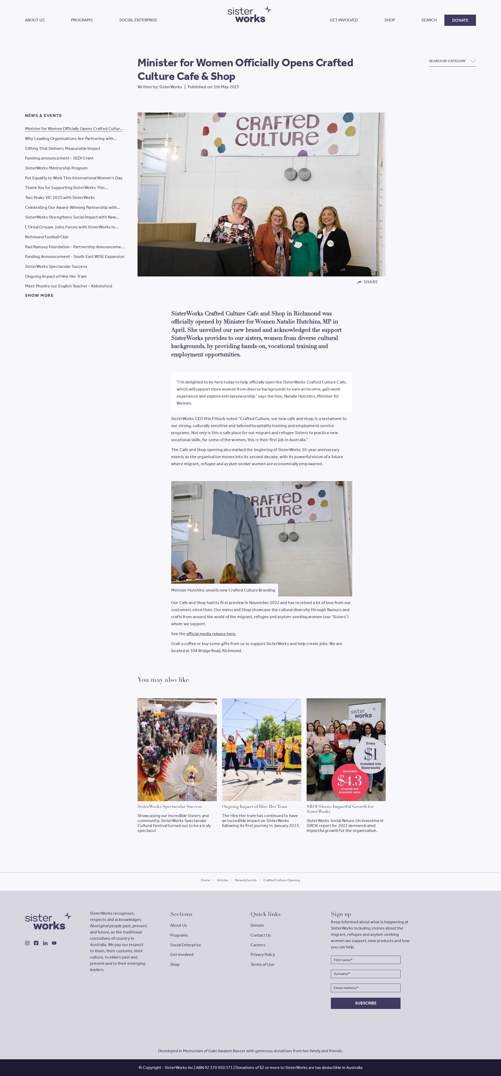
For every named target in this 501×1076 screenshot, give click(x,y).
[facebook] (36, 943)
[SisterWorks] (49, 920)
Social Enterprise (185, 944)
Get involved (181, 954)
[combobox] (452, 61)
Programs (179, 935)
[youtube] (54, 943)
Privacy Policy (262, 954)
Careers (257, 944)
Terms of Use (262, 964)
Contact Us (260, 935)
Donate (257, 925)
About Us (178, 925)
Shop (175, 964)
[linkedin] (45, 943)
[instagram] (27, 943)
